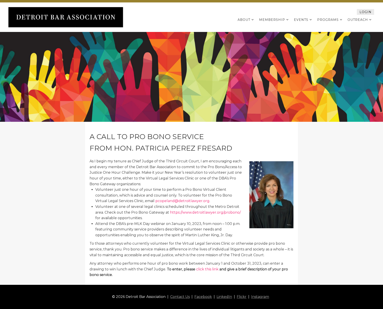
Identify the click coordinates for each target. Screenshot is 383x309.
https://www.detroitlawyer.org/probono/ (205, 212)
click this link (207, 269)
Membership (272, 20)
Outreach (358, 20)
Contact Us (180, 297)
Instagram (260, 297)
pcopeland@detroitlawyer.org (182, 201)
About (244, 20)
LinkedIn (224, 297)
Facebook (203, 297)
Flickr (241, 297)
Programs (328, 20)
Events (301, 20)
